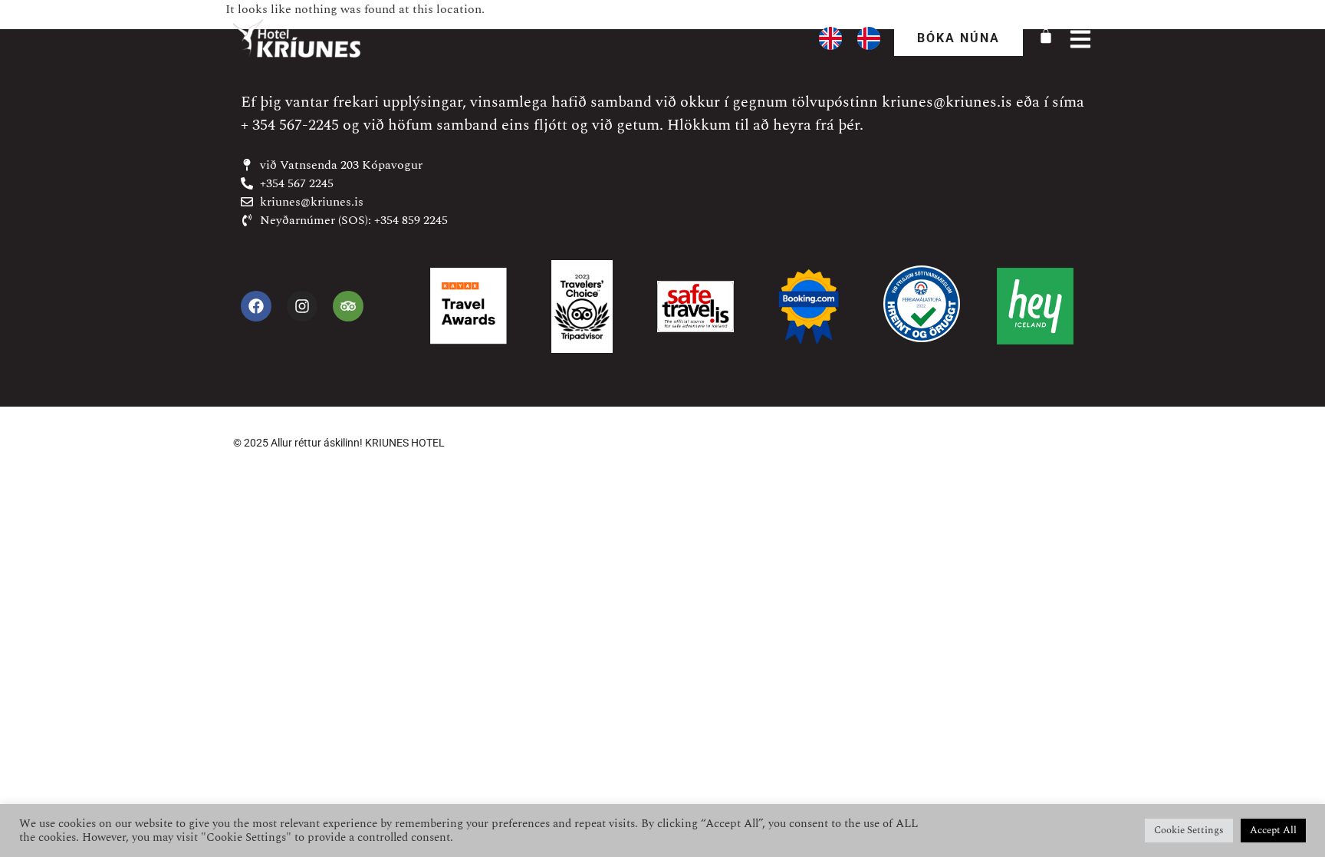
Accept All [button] (1273, 830)
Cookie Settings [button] (1189, 830)
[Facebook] (256, 306)
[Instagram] (302, 306)
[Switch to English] (830, 38)
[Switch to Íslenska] (869, 38)
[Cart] (1046, 36)
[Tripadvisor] (348, 306)
